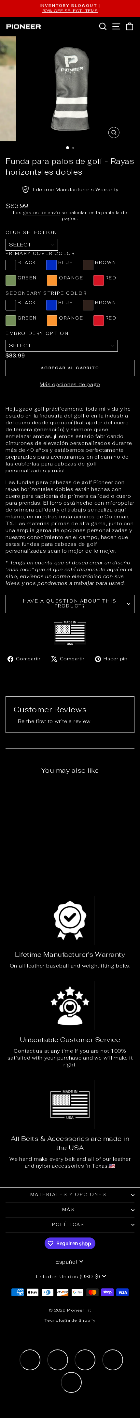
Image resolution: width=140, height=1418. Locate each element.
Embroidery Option (37, 333)
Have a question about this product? (70, 603)
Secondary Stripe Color (46, 293)
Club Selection (31, 232)
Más (68, 1209)
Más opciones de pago (70, 384)
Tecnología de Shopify (70, 1320)
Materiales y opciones (68, 1194)
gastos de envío (41, 212)
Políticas (68, 1224)
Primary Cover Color (40, 253)
